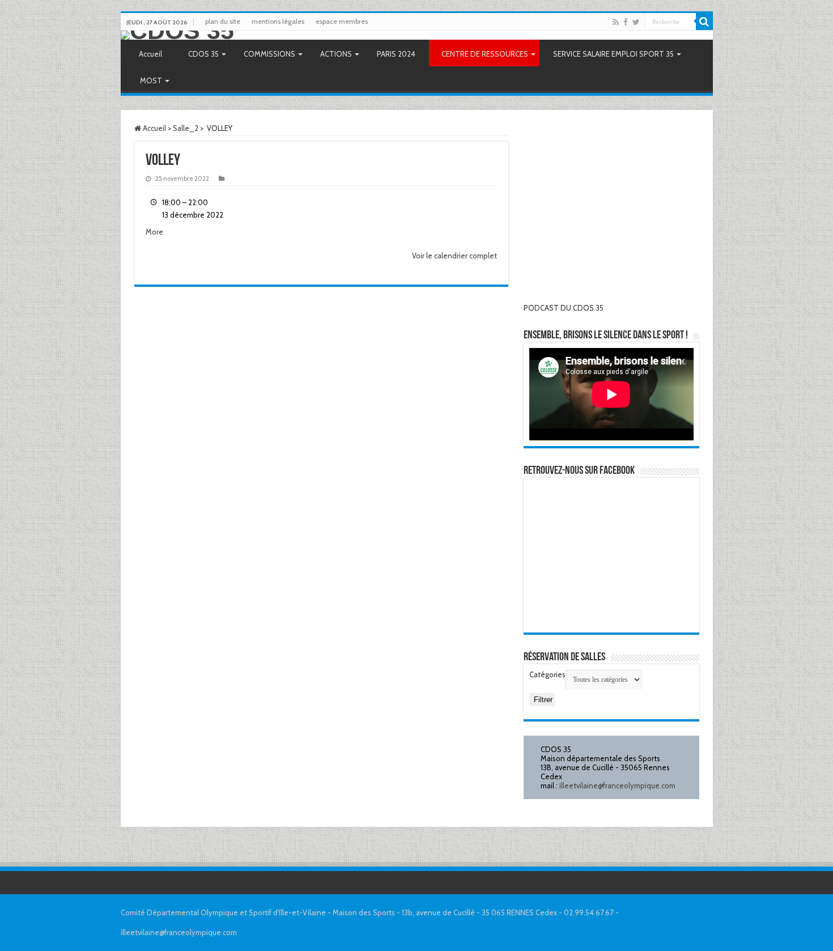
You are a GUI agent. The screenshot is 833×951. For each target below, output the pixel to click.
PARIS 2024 (396, 53)
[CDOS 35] (417, 35)
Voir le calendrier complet (454, 255)
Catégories (547, 674)
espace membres (342, 21)
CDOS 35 (203, 53)
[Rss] (615, 22)
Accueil (150, 53)
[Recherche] (704, 21)
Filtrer (543, 700)
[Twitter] (636, 22)
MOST (151, 80)
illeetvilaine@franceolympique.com (617, 785)
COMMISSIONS (269, 53)
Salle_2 (185, 128)
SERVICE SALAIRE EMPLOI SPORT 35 (613, 53)
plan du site (222, 21)
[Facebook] (625, 22)
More (154, 231)
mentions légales (278, 21)
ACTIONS (336, 53)
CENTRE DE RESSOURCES (484, 53)
